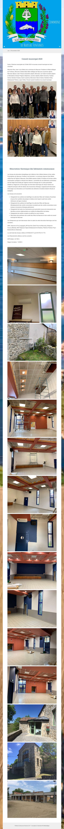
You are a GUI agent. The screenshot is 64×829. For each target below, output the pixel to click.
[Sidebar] (4, 46)
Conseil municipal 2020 (32, 59)
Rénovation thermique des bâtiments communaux (32, 169)
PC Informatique (45, 825)
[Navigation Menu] (59, 46)
